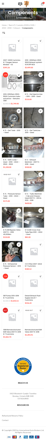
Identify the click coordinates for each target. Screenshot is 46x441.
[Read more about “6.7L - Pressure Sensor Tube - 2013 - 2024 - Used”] (19, 174)
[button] (19, 41)
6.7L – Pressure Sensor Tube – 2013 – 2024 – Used (12, 196)
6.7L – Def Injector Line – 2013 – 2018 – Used (33, 95)
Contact (5, 420)
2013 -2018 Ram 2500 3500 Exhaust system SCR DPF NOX (33, 62)
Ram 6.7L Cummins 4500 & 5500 (21, 25)
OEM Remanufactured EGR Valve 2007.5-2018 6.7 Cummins (12, 332)
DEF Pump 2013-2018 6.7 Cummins (11, 297)
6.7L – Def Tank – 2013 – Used (11, 131)
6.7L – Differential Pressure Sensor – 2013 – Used (12, 266)
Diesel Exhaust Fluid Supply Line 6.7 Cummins (32, 298)
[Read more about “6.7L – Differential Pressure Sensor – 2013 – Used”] (19, 244)
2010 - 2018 (7, 28)
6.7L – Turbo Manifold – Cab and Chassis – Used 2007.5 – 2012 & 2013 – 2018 (33, 197)
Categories (21, 18)
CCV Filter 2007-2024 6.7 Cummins (33, 265)
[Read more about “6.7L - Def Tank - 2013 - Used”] (19, 111)
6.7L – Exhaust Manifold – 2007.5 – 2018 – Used (32, 162)
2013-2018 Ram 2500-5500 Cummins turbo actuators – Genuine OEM (11, 97)
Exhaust (17, 28)
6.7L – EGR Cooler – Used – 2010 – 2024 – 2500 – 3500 (11, 162)
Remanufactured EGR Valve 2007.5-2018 (33, 331)
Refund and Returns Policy (12, 416)
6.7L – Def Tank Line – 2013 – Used (33, 131)
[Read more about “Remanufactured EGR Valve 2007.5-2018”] (40, 310)
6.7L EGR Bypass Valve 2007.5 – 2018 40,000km (11, 232)
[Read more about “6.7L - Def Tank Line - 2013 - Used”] (40, 111)
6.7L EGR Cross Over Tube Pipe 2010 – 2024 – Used (33, 232)
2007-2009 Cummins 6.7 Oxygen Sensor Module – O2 (11, 62)
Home (4, 25)
